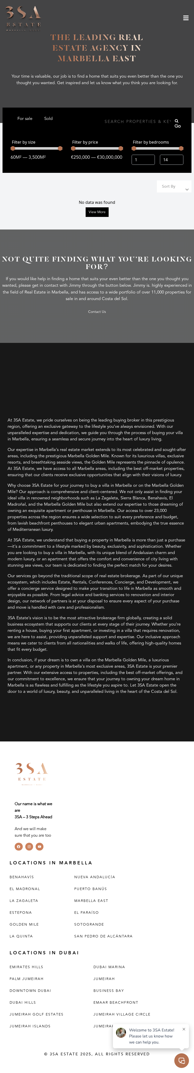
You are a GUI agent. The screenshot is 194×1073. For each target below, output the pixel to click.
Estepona (21, 912)
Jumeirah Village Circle (122, 1014)
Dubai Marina (109, 967)
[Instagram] (29, 847)
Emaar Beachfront (115, 1002)
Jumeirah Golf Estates (37, 1014)
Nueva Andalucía (94, 877)
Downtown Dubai (30, 990)
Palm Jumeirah (27, 979)
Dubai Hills (23, 1002)
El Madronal (25, 889)
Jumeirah (104, 979)
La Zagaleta (24, 900)
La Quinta (21, 936)
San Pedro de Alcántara (103, 936)
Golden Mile (24, 924)
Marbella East (91, 900)
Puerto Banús (90, 889)
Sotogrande (89, 924)
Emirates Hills (26, 967)
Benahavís (22, 877)
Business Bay (108, 990)
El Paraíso (86, 912)
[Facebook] (18, 847)
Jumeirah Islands (30, 1026)
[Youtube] (39, 847)
